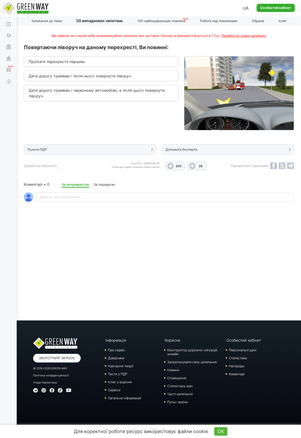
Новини (173, 370)
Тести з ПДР (117, 374)
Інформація (116, 340)
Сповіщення (176, 378)
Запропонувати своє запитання (192, 362)
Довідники (116, 358)
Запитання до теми (46, 21)
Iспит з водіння (120, 382)
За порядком (104, 184)
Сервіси (114, 390)
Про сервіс (116, 350)
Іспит (282, 21)
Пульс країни (177, 402)
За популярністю (75, 184)
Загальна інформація (124, 398)
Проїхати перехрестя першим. (57, 61)
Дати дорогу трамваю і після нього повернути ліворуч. (80, 76)
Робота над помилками (218, 21)
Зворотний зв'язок (57, 358)
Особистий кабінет (275, 8)
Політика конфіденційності (51, 375)
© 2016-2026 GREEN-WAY (50, 368)
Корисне (172, 340)
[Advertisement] (159, 273)
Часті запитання (180, 394)
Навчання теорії (120, 366)
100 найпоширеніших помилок (161, 21)
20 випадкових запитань (99, 20)
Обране (258, 21)
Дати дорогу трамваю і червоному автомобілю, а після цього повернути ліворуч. (97, 93)
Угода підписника (45, 382)
